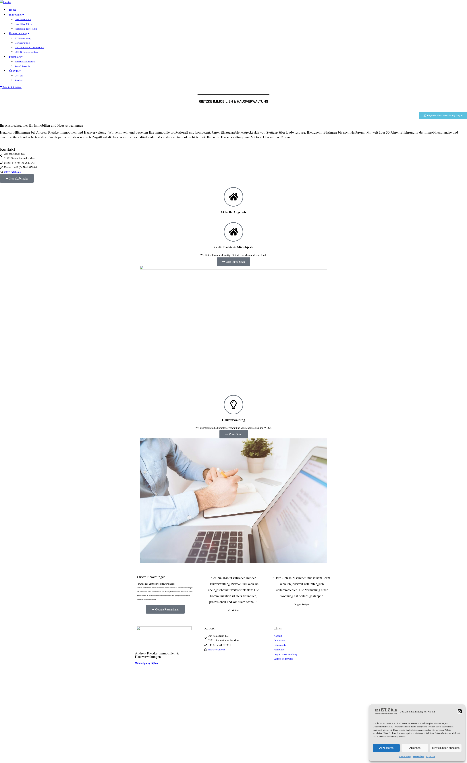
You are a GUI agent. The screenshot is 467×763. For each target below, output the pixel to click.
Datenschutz (418, 756)
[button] (460, 711)
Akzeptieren (386, 747)
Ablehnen (414, 747)
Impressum (430, 756)
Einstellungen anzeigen (446, 747)
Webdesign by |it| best (147, 663)
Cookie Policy (405, 756)
